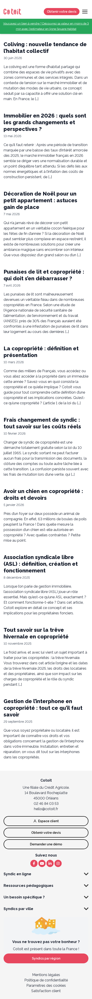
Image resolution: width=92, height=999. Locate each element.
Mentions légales (46, 975)
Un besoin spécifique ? (24, 897)
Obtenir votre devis (61, 11)
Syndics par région (46, 958)
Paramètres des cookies (46, 985)
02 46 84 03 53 (46, 803)
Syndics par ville (18, 909)
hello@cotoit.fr (46, 809)
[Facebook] (34, 863)
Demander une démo (46, 844)
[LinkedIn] (50, 863)
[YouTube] (42, 863)
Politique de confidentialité (46, 980)
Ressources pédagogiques (28, 885)
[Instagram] (58, 863)
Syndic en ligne (17, 874)
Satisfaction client (46, 991)
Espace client (48, 821)
